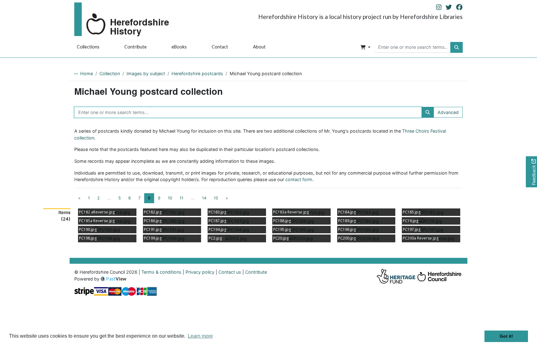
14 (204, 198)
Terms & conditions (161, 272)
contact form (298, 179)
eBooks (179, 46)
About (259, 46)
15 (216, 198)
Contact (220, 46)
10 (170, 198)
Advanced (448, 112)
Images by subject (145, 73)
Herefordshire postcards (197, 73)
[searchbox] (412, 47)
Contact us (229, 272)
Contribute (135, 46)
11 (181, 198)
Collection (109, 73)
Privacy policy (200, 272)
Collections (88, 46)
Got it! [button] (506, 336)
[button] (365, 47)
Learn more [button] (200, 336)
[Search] (427, 112)
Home (86, 73)
